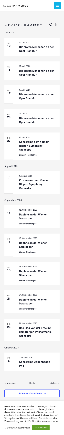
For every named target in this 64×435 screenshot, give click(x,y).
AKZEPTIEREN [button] (41, 427)
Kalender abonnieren (30, 393)
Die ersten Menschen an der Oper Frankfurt (36, 49)
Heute (32, 383)
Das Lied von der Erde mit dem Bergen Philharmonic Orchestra (35, 332)
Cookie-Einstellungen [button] (17, 427)
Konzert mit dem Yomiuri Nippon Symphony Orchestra (34, 145)
